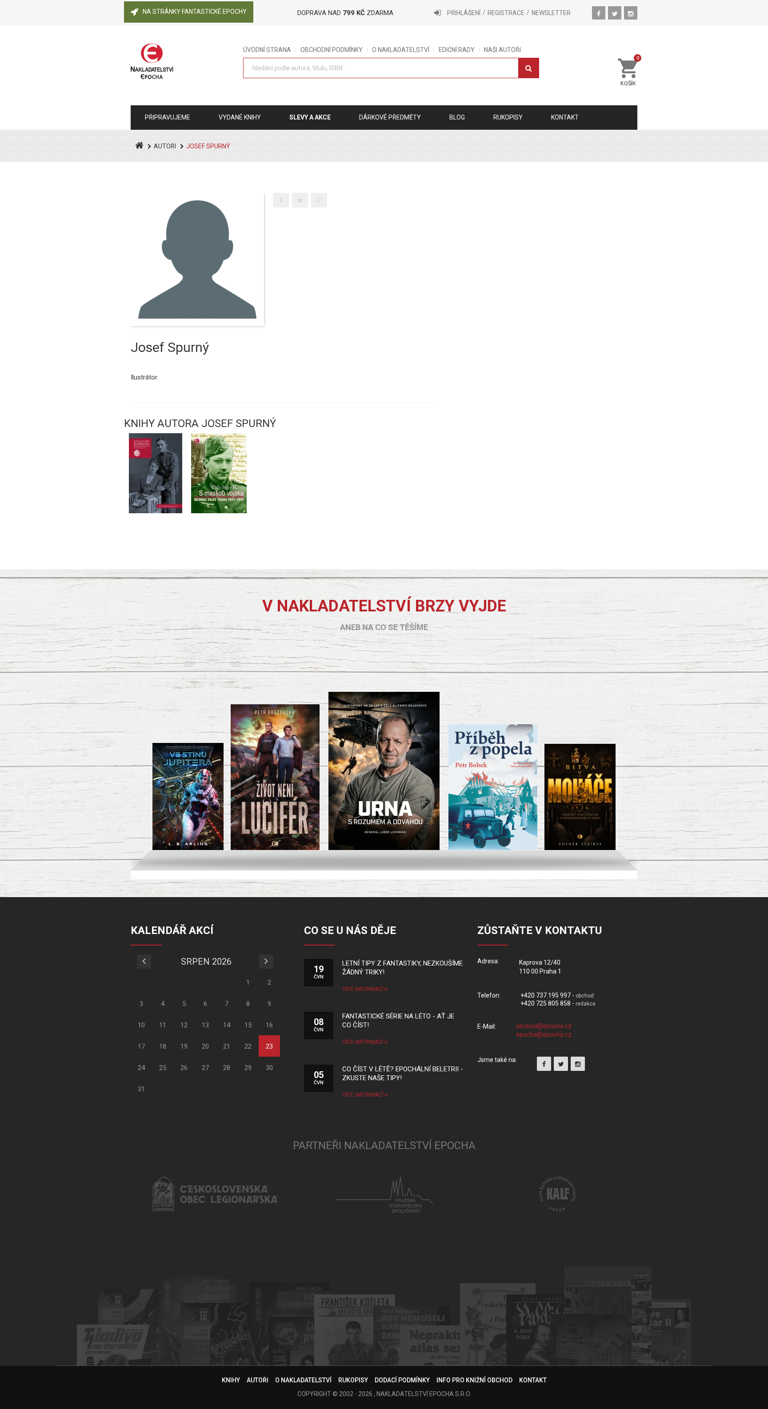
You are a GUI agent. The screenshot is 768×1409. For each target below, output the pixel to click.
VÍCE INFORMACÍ (363, 989)
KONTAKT (533, 1380)
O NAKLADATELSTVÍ (400, 50)
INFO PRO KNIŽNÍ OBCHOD (474, 1380)
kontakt (565, 117)
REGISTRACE (506, 12)
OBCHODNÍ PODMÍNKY (331, 50)
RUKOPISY (353, 1380)
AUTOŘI (165, 146)
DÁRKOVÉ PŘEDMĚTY (390, 117)
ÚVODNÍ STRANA (267, 50)
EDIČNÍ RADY (457, 50)
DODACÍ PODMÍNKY (402, 1380)
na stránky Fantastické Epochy (195, 11)
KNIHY (231, 1380)
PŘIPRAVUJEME (167, 117)
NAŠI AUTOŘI (502, 50)
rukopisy (508, 117)
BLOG (457, 117)
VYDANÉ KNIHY (240, 117)
